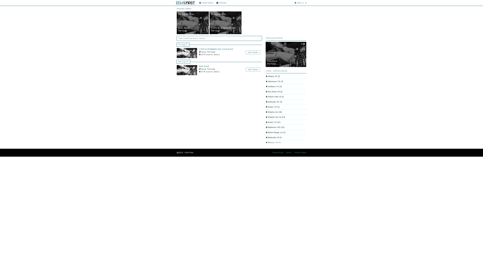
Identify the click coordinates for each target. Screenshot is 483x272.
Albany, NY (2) (273, 76)
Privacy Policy (300, 152)
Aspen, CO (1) (273, 107)
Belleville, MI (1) (274, 137)
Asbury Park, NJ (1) (275, 96)
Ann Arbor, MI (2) (275, 91)
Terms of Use (277, 152)
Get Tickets (253, 52)
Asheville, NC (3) (274, 102)
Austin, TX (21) (273, 122)
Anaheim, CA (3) (274, 86)
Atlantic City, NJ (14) (276, 117)
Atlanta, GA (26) (274, 112)
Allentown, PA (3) (275, 81)
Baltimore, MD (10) (275, 127)
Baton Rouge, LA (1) (276, 132)
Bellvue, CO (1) (274, 142)
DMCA (289, 152)
